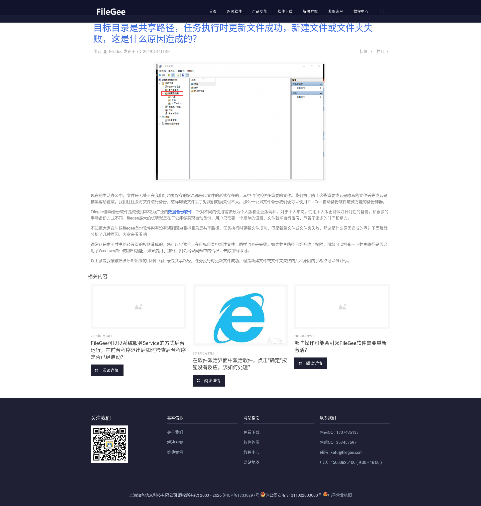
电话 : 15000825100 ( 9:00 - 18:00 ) (351, 462)
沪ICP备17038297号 (241, 495)
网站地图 (252, 462)
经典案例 (175, 452)
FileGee (116, 51)
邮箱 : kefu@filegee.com (341, 452)
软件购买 (252, 442)
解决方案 (175, 442)
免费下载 (252, 432)
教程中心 (252, 452)
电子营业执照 (340, 495)
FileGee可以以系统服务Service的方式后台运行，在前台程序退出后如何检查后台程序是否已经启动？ (138, 350)
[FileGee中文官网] (111, 11)
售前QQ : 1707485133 (339, 432)
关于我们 (175, 432)
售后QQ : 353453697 (338, 442)
